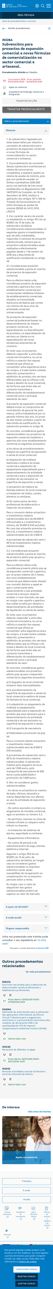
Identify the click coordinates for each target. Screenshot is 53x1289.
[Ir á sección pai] (4, 28)
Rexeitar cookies (26, 1277)
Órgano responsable (17, 928)
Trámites (27, 1181)
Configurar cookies (26, 1269)
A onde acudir (14, 918)
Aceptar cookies (26, 1284)
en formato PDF (42, 948)
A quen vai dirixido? (17, 907)
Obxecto (10, 130)
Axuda (26, 1199)
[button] (42, 6)
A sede (26, 1190)
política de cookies (28, 1262)
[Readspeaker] (49, 29)
